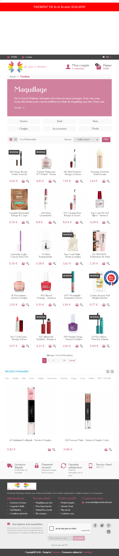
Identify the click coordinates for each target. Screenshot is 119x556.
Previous (108, 371)
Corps (82, 378)
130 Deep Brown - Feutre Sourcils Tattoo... (19, 174)
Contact (28, 57)
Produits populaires (17, 372)
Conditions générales (19, 513)
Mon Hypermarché (44, 506)
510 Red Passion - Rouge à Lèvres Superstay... (73, 174)
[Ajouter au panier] (23, 181)
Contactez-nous (67, 513)
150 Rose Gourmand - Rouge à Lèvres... (46, 215)
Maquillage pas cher (44, 503)
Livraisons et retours (18, 503)
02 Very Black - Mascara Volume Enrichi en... (100, 339)
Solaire (91, 378)
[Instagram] (108, 531)
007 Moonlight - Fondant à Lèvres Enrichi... (73, 298)
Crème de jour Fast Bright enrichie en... (100, 298)
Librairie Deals (67, 506)
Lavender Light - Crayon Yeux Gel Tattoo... (19, 257)
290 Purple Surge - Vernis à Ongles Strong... (73, 339)
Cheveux (64, 378)
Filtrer (106, 139)
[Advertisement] (59, 33)
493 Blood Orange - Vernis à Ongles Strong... (46, 298)
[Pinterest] (108, 525)
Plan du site (65, 510)
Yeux (7, 378)
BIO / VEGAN (104, 378)
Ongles (15, 378)
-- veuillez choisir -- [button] (83, 139)
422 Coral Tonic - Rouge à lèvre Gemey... (19, 339)
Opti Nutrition (15, 510)
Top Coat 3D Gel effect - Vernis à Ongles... (100, 215)
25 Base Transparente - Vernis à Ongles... (46, 257)
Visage (74, 378)
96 (64, 360)
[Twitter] (101, 525)
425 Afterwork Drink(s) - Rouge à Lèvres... (46, 339)
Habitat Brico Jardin (44, 510)
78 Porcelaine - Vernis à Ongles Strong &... (19, 298)
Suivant (72, 360)
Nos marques (41, 513)
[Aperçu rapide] (27, 181)
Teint (24, 378)
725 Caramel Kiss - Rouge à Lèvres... (73, 214)
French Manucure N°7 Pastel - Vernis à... (46, 174)
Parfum (41, 378)
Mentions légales (68, 503)
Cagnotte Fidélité (17, 506)
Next (112, 371)
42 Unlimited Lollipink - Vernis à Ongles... (31, 440)
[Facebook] (95, 525)
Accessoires (52, 378)
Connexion (78, 68)
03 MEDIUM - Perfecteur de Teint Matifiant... (100, 257)
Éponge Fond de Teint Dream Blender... (100, 174)
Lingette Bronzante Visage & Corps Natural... (19, 215)
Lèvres (31, 378)
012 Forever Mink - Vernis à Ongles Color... (87, 440)
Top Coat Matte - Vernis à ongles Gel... (73, 257)
